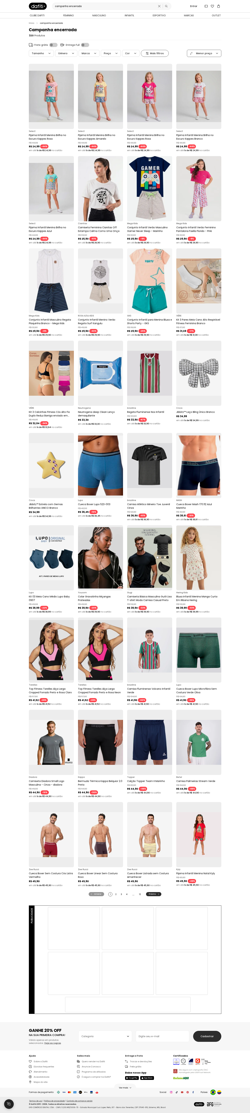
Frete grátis (135, 1066)
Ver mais (123, 1087)
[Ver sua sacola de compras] (218, 6)
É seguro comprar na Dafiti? (96, 1076)
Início (31, 23)
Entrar (193, 6)
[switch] (53, 45)
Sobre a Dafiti (41, 1061)
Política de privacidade (54, 1101)
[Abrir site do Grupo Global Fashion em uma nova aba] (214, 1104)
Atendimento (40, 1071)
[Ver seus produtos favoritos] (212, 6)
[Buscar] (166, 6)
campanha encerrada (51, 23)
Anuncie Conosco (91, 1066)
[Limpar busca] (159, 6)
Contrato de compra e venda (79, 1101)
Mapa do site (40, 1082)
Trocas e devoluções (141, 1061)
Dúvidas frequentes (44, 1066)
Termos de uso (35, 1101)
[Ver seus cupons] (206, 6)
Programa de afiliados (94, 1071)
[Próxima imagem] (70, 96)
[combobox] (105, 1036)
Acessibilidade (41, 1076)
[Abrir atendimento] (9, 1104)
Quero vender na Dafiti (93, 1061)
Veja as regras (52, 1043)
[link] (38, 6)
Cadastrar (207, 1036)
